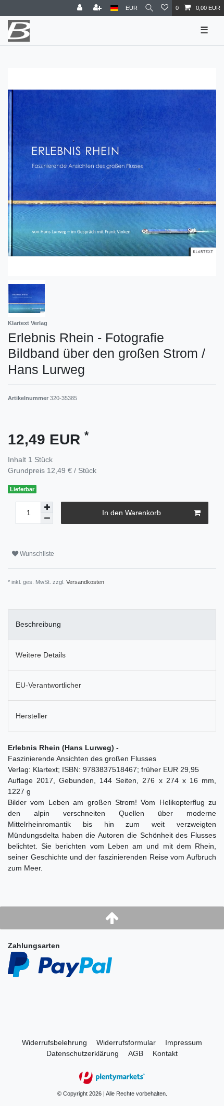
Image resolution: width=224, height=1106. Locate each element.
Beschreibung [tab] (38, 624)
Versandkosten (85, 582)
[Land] (114, 8)
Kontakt (165, 1053)
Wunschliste (36, 553)
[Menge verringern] (47, 518)
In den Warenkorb (131, 512)
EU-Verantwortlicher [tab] (48, 685)
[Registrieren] (98, 8)
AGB (135, 1053)
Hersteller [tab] (31, 716)
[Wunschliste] (164, 8)
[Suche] (149, 8)
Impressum (183, 1042)
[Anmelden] (80, 8)
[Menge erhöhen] (47, 507)
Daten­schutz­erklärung (82, 1053)
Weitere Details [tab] (41, 655)
